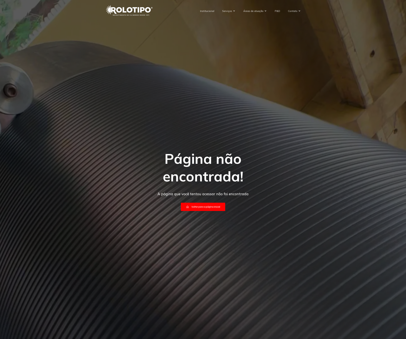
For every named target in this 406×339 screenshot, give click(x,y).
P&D (277, 11)
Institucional (207, 11)
